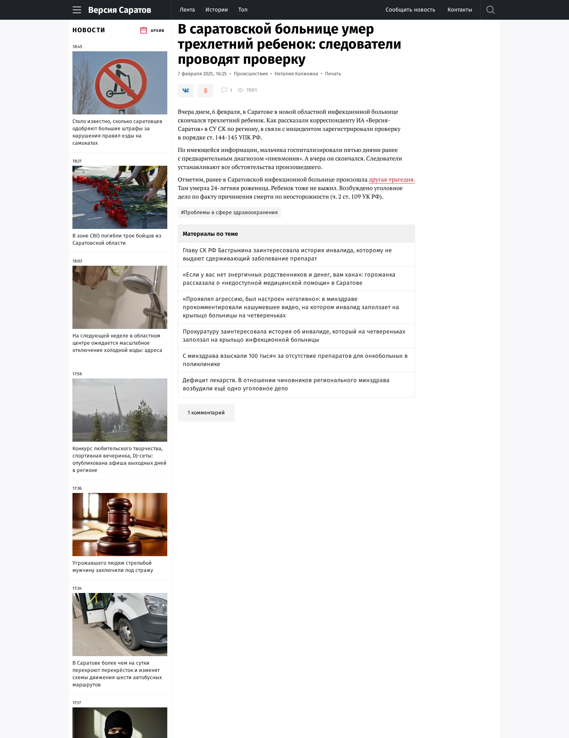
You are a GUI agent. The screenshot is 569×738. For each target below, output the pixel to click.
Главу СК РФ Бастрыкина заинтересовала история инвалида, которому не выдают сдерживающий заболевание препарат (287, 254)
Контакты (459, 9)
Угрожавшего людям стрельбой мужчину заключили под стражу (112, 566)
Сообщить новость (410, 9)
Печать (333, 74)
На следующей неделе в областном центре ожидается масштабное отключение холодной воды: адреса (117, 342)
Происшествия (251, 74)
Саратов (119, 10)
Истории (216, 9)
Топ (243, 9)
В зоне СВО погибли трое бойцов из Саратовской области (116, 239)
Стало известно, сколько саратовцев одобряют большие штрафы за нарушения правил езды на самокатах (117, 132)
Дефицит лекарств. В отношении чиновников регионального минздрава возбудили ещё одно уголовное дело (286, 384)
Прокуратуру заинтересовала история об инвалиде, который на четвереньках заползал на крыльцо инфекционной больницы (294, 335)
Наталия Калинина (296, 74)
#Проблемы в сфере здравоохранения (229, 212)
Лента (187, 9)
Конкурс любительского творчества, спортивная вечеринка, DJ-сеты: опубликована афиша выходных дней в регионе (119, 459)
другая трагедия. (392, 179)
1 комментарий (206, 412)
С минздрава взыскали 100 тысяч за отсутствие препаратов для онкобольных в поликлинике (295, 360)
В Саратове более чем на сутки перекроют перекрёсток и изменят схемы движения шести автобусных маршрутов (117, 674)
